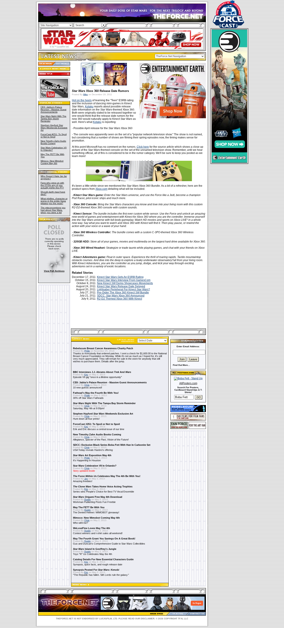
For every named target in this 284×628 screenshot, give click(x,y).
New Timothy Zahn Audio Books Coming (53, 142)
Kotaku (89, 106)
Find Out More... (181, 365)
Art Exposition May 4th (92, 455)
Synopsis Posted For (96, 569)
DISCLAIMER (147, 618)
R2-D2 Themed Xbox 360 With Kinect (119, 298)
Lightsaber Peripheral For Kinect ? (123, 289)
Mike (85, 94)
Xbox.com (101, 188)
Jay (86, 478)
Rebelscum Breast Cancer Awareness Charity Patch (103, 348)
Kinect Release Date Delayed (121, 286)
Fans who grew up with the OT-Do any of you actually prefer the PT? (52, 185)
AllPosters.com (188, 383)
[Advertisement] (139, 319)
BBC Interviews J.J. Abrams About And (102, 372)
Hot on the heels (82, 100)
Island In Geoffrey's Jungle (94, 549)
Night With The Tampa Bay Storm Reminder (53, 118)
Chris (86, 385)
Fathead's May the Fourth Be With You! (96, 393)
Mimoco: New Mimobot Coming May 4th (52, 162)
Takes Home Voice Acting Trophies (102, 486)
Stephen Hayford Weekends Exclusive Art (54, 127)
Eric (86, 374)
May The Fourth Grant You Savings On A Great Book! (104, 538)
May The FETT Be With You (89, 507)
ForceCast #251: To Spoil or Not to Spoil (54, 135)
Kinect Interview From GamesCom (123, 280)
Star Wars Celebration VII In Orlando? (94, 465)
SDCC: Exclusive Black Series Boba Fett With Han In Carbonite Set (111, 445)
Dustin (87, 499)
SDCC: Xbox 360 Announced (120, 295)
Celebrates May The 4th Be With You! (106, 476)
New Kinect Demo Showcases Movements (125, 283)
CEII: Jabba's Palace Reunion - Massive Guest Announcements (53, 109)
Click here (143, 146)
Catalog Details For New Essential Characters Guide (103, 559)
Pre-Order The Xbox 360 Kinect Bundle (123, 292)
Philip (87, 351)
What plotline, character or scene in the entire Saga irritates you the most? (54, 201)
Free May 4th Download (97, 497)
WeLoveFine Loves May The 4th (91, 528)
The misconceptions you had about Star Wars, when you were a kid (53, 210)
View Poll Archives (54, 271)
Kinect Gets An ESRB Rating (120, 277)
